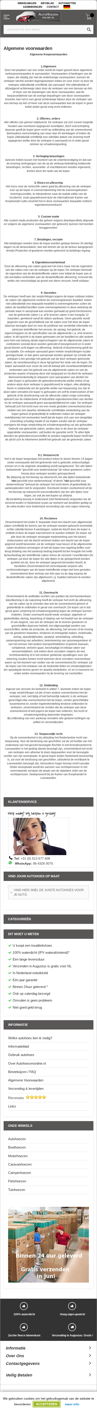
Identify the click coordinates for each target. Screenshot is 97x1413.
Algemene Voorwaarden (25, 1080)
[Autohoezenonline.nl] (50, 16)
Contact (53, 6)
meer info (72, 1404)
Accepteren (46, 1404)
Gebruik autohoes (21, 1055)
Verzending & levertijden (26, 1088)
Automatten (67, 3)
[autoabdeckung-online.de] (66, 7)
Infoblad (47, 3)
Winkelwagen (27, 3)
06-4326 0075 (43, 863)
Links (12, 1106)
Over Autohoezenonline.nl (27, 1063)
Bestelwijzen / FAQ (22, 1072)
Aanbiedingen (32, 6)
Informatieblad (18, 1046)
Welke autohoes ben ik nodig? (30, 1038)
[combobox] (48, 29)
